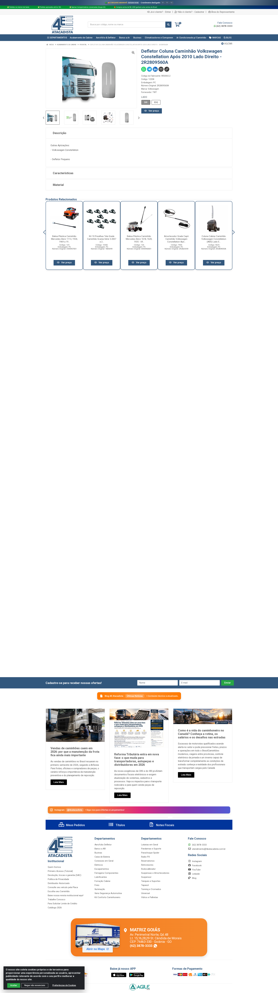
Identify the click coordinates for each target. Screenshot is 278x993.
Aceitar (13, 985)
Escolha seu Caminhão (59, 891)
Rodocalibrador (148, 869)
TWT (154, 92)
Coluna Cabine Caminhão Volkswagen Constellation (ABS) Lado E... (213, 239)
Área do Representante (223, 12)
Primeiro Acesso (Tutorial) (60, 871)
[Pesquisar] (168, 25)
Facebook (197, 865)
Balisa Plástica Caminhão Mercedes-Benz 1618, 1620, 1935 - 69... (139, 239)
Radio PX (145, 856)
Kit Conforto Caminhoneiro (107, 897)
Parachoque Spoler (150, 852)
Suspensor (146, 877)
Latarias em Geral (149, 844)
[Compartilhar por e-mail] (161, 69)
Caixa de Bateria (102, 856)
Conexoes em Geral (104, 861)
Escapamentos (102, 869)
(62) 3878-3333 (224, 26)
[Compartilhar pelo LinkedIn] (155, 69)
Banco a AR (100, 848)
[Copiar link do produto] (166, 69)
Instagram (197, 861)
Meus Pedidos (75, 825)
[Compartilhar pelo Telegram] (149, 69)
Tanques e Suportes (150, 881)
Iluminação (100, 889)
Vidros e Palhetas (149, 897)
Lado (144, 97)
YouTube (196, 869)
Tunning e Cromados (151, 889)
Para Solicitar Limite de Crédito (62, 903)
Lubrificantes (101, 877)
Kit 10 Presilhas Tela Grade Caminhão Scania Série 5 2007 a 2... (101, 239)
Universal (145, 893)
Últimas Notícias (135, 696)
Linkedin (196, 874)
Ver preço (153, 110)
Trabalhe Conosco (56, 899)
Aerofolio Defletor (103, 844)
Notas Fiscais (164, 825)
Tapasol (145, 885)
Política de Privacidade (58, 879)
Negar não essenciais (34, 985)
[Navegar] (43, 118)
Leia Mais (59, 782)
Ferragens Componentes (106, 873)
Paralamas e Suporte (151, 848)
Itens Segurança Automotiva (108, 893)
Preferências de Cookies (64, 985)
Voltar (228, 43)
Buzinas (98, 852)
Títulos (120, 825)
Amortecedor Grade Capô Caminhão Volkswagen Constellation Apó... (176, 239)
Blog (194, 878)
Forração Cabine (102, 881)
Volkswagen (153, 89)
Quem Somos (54, 867)
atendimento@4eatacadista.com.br (209, 849)
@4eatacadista (74, 810)
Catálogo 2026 (55, 907)
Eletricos (99, 865)
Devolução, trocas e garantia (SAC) (64, 875)
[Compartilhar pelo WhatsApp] (143, 69)
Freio (97, 885)
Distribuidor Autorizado (59, 883)
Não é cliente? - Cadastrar (191, 12)
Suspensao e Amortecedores (155, 873)
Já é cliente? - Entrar (160, 12)
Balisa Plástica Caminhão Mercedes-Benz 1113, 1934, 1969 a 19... (64, 239)
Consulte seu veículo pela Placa (63, 887)
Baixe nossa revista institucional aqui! (65, 895)
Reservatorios (147, 861)
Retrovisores (147, 865)
